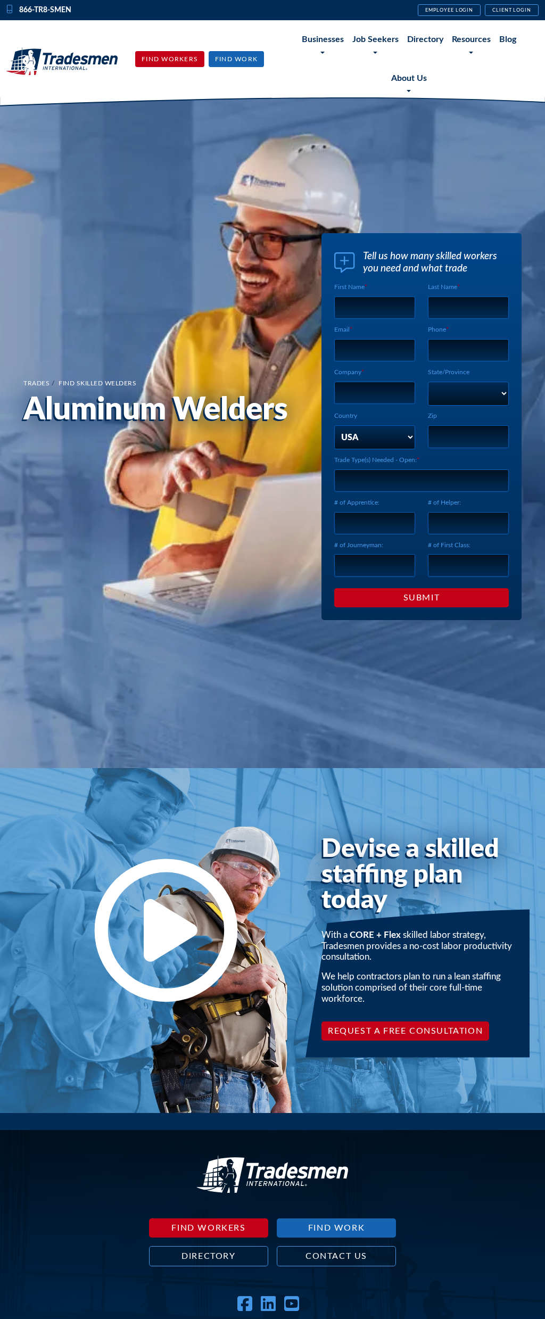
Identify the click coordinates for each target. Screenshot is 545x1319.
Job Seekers (375, 39)
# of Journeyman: (358, 545)
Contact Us (336, 1256)
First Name (349, 287)
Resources (471, 39)
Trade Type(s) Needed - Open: (375, 460)
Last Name (442, 287)
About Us (409, 78)
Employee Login (449, 10)
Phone (437, 329)
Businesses (323, 39)
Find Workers (170, 59)
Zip (432, 416)
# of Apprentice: (356, 502)
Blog (507, 39)
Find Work (236, 59)
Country (345, 416)
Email (342, 329)
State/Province (448, 372)
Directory (425, 39)
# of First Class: (449, 545)
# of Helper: (444, 502)
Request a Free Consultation (405, 1031)
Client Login (511, 10)
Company (347, 372)
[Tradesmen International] (62, 61)
